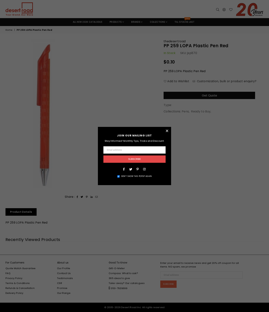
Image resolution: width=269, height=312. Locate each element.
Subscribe (134, 159)
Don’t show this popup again (136, 176)
